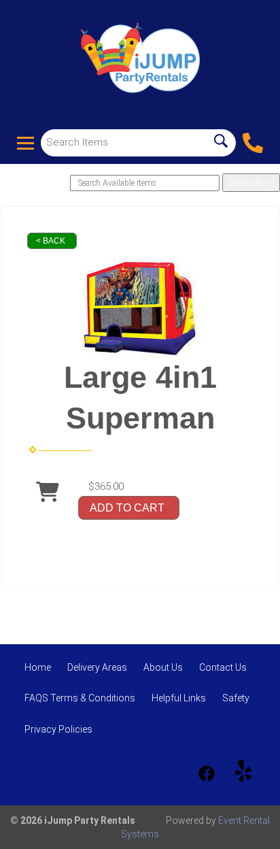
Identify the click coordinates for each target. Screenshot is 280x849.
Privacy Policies (58, 729)
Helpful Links (179, 698)
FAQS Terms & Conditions (79, 698)
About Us (163, 667)
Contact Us (223, 667)
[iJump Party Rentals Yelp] (243, 773)
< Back (50, 241)
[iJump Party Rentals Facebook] (206, 773)
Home (37, 667)
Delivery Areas (97, 667)
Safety (235, 698)
